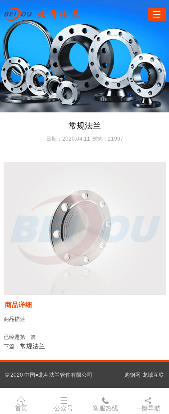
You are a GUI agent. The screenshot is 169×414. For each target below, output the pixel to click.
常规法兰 (32, 346)
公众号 (63, 408)
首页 (21, 408)
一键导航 (147, 408)
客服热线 (105, 408)
